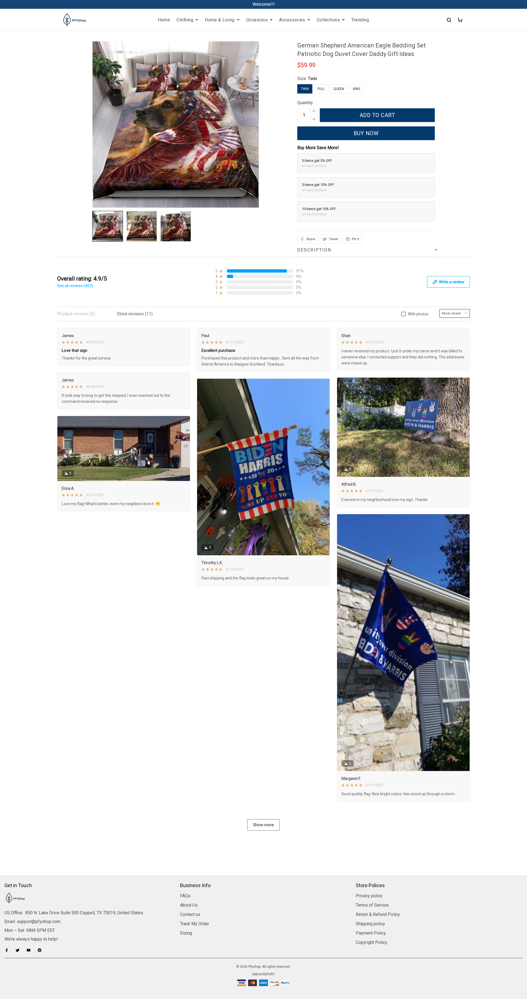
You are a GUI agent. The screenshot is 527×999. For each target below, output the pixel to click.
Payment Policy (371, 933)
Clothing (184, 19)
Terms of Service (372, 905)
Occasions (257, 19)
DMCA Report (263, 974)
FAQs (185, 895)
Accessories (292, 19)
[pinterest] (41, 950)
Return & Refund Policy (378, 914)
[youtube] (30, 950)
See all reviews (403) (75, 286)
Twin (312, 78)
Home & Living (220, 19)
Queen (338, 89)
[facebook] (8, 950)
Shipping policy (370, 923)
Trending (360, 19)
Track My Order (194, 923)
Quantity (305, 102)
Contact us (190, 914)
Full (321, 89)
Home (164, 19)
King (356, 89)
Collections (328, 19)
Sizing (186, 933)
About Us (189, 905)
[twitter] (19, 950)
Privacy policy (369, 895)
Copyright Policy (371, 942)
